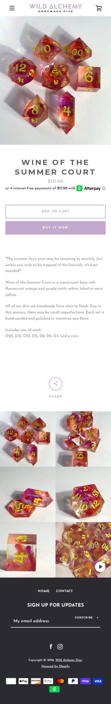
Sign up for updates (55, 605)
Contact (64, 591)
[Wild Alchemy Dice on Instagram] (60, 647)
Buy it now (55, 227)
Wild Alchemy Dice (69, 660)
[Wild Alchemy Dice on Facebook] (51, 647)
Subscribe (84, 617)
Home (44, 591)
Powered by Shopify (55, 666)
